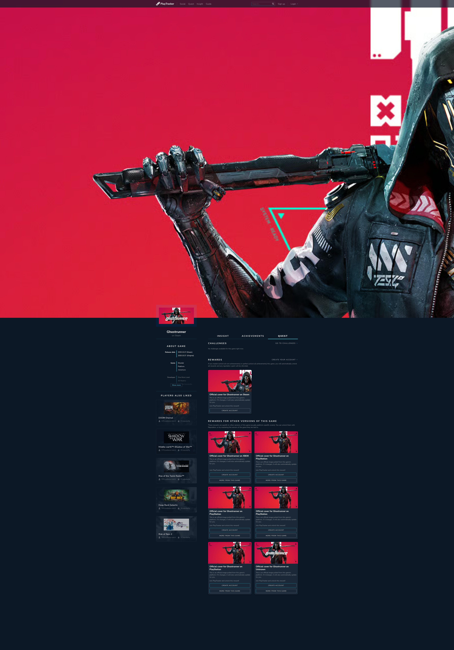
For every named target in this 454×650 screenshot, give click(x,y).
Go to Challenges (285, 343)
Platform (181, 366)
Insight (200, 3)
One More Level (184, 377)
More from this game (229, 480)
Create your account (284, 360)
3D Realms (182, 381)
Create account (230, 411)
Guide (208, 3)
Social (182, 3)
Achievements (253, 336)
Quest (191, 3)
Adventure (182, 370)
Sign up (281, 3)
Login (294, 3)
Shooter (181, 363)
